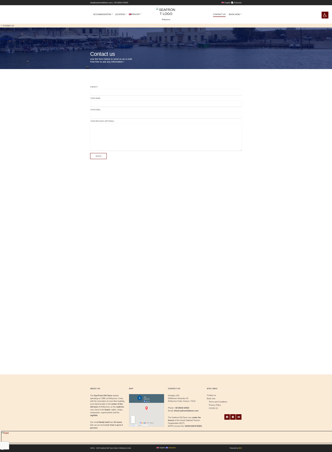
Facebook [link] (227, 417)
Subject (94, 87)
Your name (95, 98)
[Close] (2, 449)
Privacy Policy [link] (215, 405)
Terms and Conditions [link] (218, 402)
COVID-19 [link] (213, 408)
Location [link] (120, 14)
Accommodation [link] (102, 14)
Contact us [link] (219, 14)
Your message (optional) (102, 121)
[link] (325, 15)
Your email (95, 110)
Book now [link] (234, 14)
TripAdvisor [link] (238, 417)
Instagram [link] (233, 417)
